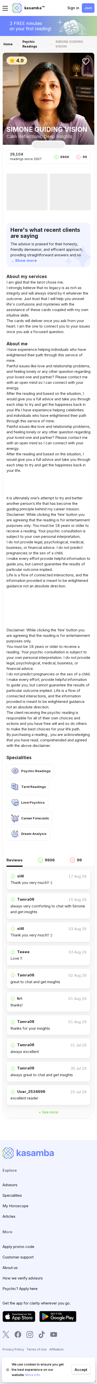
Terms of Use (36, 1349)
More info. (33, 1375)
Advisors (9, 1184)
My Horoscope (15, 1205)
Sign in (73, 8)
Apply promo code (18, 1246)
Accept (81, 1369)
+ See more (48, 1112)
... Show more (24, 260)
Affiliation (56, 1349)
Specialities (12, 1195)
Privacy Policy (13, 1349)
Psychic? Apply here (20, 1288)
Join (88, 8)
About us (10, 1267)
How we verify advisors (22, 1278)
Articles (8, 1216)
